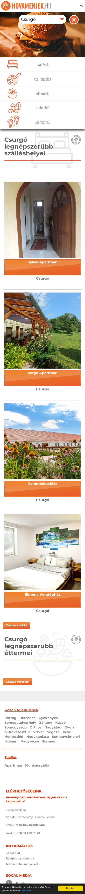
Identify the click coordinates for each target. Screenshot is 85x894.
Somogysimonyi (66, 736)
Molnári (11, 741)
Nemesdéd (14, 736)
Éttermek (42, 93)
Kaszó (60, 722)
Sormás (48, 741)
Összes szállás (16, 625)
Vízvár (38, 732)
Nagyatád (53, 727)
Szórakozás (42, 122)
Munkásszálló (37, 765)
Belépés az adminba (20, 858)
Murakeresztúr (17, 732)
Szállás (11, 757)
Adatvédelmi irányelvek (22, 864)
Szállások (43, 65)
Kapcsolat (13, 853)
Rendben (70, 888)
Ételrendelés (42, 79)
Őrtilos (35, 727)
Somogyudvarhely (20, 722)
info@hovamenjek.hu (30, 824)
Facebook (23, 883)
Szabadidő (42, 108)
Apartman (13, 765)
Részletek (26, 890)
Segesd (53, 732)
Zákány (45, 722)
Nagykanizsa (37, 736)
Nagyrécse (30, 741)
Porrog (10, 718)
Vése (67, 732)
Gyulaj (70, 727)
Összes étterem (17, 681)
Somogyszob (16, 727)
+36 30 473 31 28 (28, 833)
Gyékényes (48, 718)
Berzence (27, 718)
